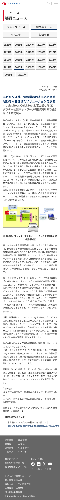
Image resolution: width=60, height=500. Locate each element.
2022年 (52, 44)
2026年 (7, 44)
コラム (21, 443)
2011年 (7, 67)
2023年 (41, 44)
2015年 (19, 59)
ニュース (9, 451)
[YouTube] (50, 463)
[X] (45, 463)
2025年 (19, 44)
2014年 (30, 59)
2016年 (7, 59)
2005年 (9, 74)
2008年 (41, 67)
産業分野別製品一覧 (14, 462)
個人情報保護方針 (13, 480)
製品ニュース (44, 27)
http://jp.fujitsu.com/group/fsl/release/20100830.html (33, 425)
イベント (16, 34)
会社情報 (9, 439)
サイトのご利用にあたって (18, 476)
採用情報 (9, 447)
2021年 (7, 52)
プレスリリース (16, 27)
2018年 (41, 52)
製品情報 (22, 439)
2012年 (52, 59)
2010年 (19, 67)
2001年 (22, 74)
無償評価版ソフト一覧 (16, 466)
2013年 (41, 59)
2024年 (30, 44)
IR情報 (8, 443)
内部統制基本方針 (13, 491)
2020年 (19, 52)
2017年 (52, 52)
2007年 (52, 67)
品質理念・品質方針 (14, 487)
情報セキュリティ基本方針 (18, 484)
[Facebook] (34, 463)
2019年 (30, 52)
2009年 (30, 67)
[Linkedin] (40, 463)
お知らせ (44, 34)
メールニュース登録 (41, 468)
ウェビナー (23, 447)
